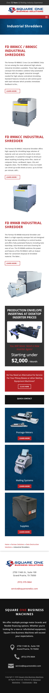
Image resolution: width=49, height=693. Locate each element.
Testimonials (27, 682)
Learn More (11, 91)
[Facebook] (40, 2)
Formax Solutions (17, 544)
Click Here (24, 386)
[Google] (42, 2)
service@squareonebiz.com (24, 588)
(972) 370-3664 (25, 582)
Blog (35, 682)
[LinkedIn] (41, 2)
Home (7, 544)
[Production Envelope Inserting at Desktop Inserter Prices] (24, 366)
